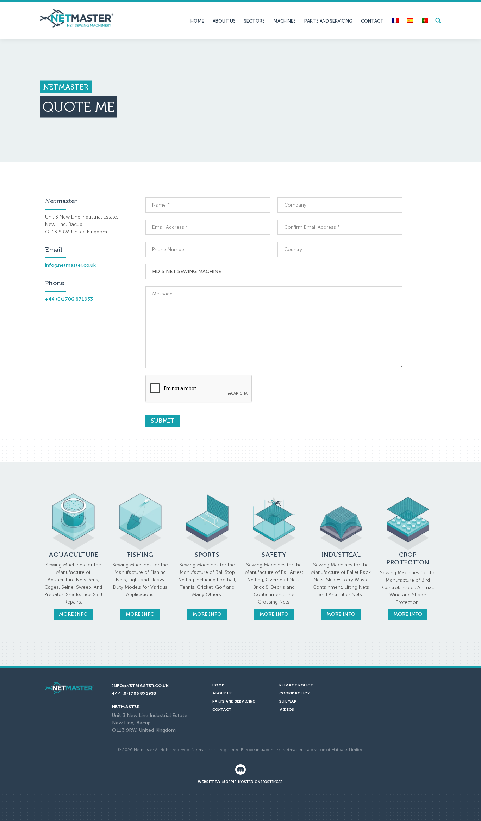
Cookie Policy (294, 693)
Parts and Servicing (328, 21)
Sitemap (287, 701)
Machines (284, 21)
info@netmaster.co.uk (70, 265)
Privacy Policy (296, 685)
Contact (372, 21)
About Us (224, 21)
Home (197, 21)
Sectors (254, 21)
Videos (286, 709)
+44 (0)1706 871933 (69, 299)
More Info (73, 614)
